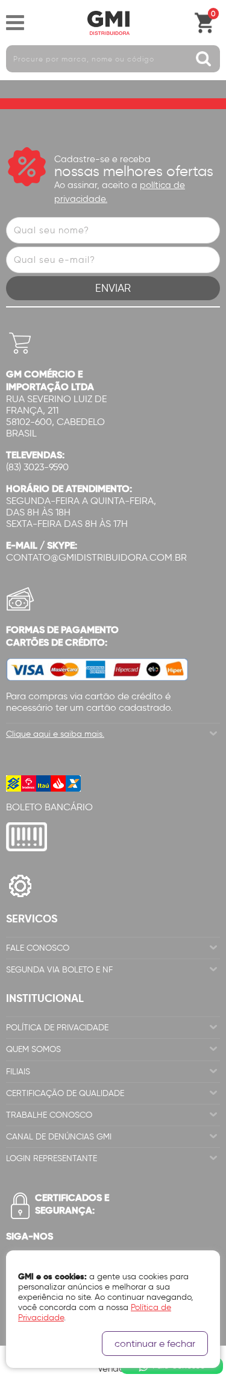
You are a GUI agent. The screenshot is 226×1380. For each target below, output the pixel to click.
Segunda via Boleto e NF (59, 970)
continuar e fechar (155, 1343)
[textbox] (113, 58)
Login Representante (51, 1158)
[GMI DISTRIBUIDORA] (108, 23)
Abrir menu (15, 23)
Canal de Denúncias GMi (58, 1137)
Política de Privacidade (57, 1027)
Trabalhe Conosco (49, 1115)
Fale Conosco (37, 948)
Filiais (18, 1072)
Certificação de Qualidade (65, 1093)
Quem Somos (33, 1049)
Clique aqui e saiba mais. (55, 734)
